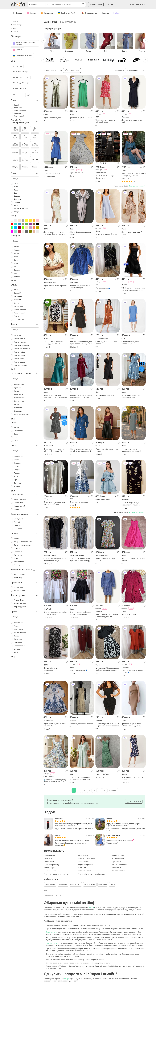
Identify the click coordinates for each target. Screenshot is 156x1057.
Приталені (18, 555)
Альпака (17, 250)
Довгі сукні (62, 884)
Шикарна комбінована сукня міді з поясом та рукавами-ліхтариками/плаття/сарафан (107, 669)
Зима (16, 434)
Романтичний (19, 313)
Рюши (16, 476)
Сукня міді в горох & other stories (106, 343)
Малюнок (17, 649)
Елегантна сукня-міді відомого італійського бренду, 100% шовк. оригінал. (133, 504)
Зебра (16, 636)
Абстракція (18, 623)
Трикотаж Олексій (85, 871)
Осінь (16, 441)
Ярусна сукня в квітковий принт (132, 233)
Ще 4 (13, 490)
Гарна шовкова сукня (52, 118)
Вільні (16, 538)
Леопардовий (19, 646)
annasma (109, 819)
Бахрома (17, 483)
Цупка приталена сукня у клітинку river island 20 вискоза (54, 450)
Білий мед (82, 868)
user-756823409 (113, 835)
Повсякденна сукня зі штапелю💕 (120, 840)
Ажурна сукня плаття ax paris (81, 724)
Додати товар (96, 4)
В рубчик (17, 388)
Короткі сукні (50, 884)
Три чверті (18, 529)
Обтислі (17, 548)
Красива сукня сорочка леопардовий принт (53, 343)
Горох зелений (50, 871)
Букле (16, 263)
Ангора (17, 253)
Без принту (18, 629)
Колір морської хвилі (86, 858)
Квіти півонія (49, 862)
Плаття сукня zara (129, 614)
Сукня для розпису (51, 865)
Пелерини (48, 858)
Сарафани (102, 884)
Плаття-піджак (19, 355)
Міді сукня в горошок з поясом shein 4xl (131, 396)
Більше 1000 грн (19, 88)
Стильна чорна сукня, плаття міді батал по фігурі (55, 559)
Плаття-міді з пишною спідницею (91, 874)
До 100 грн (17, 66)
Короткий (17, 525)
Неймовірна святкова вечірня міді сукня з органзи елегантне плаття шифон (55, 396)
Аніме (16, 626)
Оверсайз (18, 552)
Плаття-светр (19, 362)
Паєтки (17, 460)
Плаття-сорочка (20, 365)
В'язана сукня (51, 932)
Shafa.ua (15, 21)
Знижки (33, 13)
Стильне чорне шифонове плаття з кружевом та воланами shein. (80, 613)
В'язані (16, 391)
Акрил (16, 247)
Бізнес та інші (19, 591)
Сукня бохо (116, 862)
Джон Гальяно (118, 858)
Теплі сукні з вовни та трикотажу (57, 874)
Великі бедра (49, 868)
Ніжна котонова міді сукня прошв (106, 559)
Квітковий (18, 643)
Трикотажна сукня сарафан (81, 118)
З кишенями (19, 401)
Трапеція (17, 565)
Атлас (16, 257)
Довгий (17, 522)
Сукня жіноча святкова (79, 502)
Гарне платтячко (76, 173)
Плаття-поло (19, 359)
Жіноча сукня (100, 777)
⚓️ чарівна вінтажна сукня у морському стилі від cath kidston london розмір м (55, 781)
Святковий (18, 316)
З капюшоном (19, 398)
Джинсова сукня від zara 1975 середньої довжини (134, 174)
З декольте (18, 394)
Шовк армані (117, 868)
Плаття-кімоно (20, 342)
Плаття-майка (19, 352)
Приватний (18, 587)
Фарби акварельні (85, 865)
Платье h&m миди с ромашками (52, 669)
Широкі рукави (20, 607)
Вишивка (17, 463)
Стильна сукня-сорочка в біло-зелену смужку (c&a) (80, 778)
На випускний (19, 506)
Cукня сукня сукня (102, 500)
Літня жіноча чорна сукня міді (132, 121)
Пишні (16, 509)
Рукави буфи (19, 600)
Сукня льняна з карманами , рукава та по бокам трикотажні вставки (55, 503)
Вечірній (17, 293)
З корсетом (18, 408)
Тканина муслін (118, 871)
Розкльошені (19, 562)
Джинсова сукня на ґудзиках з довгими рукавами (107, 615)
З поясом (18, 411)
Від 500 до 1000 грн (21, 83)
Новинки (105, 13)
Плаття (15, 28)
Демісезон (18, 431)
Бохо (16, 290)
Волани (17, 486)
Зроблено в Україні (68, 13)
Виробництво (19, 574)
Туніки (112, 884)
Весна (16, 427)
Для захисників (91, 13)
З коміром (18, 404)
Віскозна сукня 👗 (102, 288)
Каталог (19, 13)
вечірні (67, 979)
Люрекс (17, 473)
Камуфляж (18, 639)
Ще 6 (13, 369)
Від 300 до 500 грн (21, 77)
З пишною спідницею (53, 896)
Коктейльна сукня (53, 943)
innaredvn (58, 819)
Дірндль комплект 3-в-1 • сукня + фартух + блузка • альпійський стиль (123, 825)
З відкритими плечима (23, 542)
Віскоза (17, 277)
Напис (16, 652)
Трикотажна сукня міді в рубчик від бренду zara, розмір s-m (131, 725)
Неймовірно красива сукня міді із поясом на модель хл (81, 343)
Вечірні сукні (75, 884)
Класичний (18, 306)
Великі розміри (20, 499)
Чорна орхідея (118, 855)
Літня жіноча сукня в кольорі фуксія (133, 559)
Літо (15, 437)
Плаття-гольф (19, 339)
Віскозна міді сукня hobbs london (132, 778)
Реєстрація (140, 4)
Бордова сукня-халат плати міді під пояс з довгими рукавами (81, 396)
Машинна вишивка (119, 865)
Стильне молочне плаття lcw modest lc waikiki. (55, 613)
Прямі (16, 558)
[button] (43, 40)
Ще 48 (13, 281)
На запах (17, 335)
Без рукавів (18, 519)
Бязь (15, 267)
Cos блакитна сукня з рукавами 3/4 (130, 343)
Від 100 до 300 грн (20, 72)
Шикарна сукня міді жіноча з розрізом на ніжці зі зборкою (107, 725)
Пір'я (16, 480)
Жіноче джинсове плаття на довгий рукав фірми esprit (81, 450)
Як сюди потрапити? (137, 186)
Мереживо (18, 456)
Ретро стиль (83, 855)
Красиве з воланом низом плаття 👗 (132, 671)
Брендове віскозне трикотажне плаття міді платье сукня (131, 450)
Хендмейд (48, 13)
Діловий (17, 303)
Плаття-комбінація (21, 345)
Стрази (17, 466)
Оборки (17, 470)
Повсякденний (20, 310)
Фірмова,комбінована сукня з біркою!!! (107, 450)
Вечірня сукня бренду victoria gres (104, 177)
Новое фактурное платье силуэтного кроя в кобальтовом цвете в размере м (80, 287)
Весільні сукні (89, 884)
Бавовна (17, 260)
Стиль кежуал (49, 855)
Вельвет (17, 270)
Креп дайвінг (83, 862)
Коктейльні (18, 503)
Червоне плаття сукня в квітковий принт (105, 121)
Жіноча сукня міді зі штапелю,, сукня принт (72, 840)
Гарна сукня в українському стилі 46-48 (55, 725)
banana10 (58, 835)
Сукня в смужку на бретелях (106, 234)
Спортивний (19, 320)
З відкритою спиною (22, 545)
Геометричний (20, 633)
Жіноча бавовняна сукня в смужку (80, 233)
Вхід (132, 4)
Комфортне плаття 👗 (78, 670)
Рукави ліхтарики (21, 603)
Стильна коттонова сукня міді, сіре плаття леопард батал (80, 559)
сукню (91, 908)
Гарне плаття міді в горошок (55, 286)
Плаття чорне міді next (104, 395)
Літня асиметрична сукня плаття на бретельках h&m (54, 233)
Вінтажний (18, 296)
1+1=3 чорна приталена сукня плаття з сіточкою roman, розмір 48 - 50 (133, 289)
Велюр (16, 273)
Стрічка (116, 13)
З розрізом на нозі (21, 414)
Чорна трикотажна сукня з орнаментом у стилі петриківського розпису (74, 825)
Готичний (17, 300)
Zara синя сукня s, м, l (52, 173)
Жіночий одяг (17, 25)
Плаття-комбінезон (22, 349)
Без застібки (19, 385)
